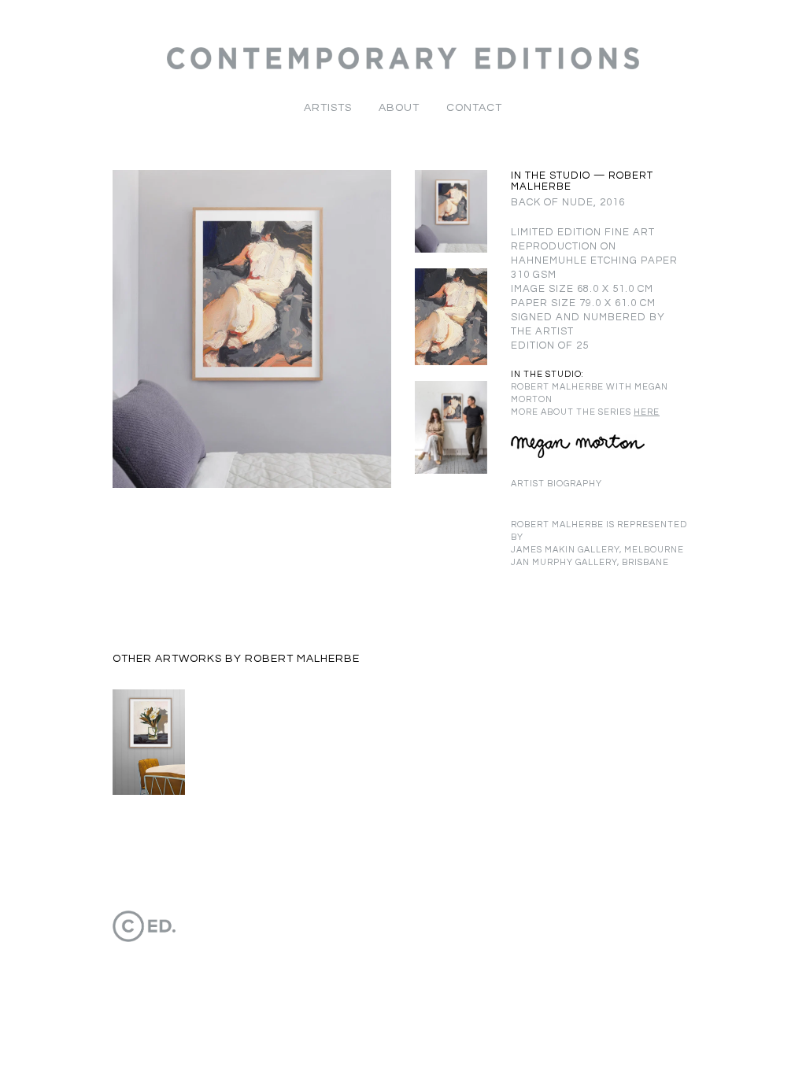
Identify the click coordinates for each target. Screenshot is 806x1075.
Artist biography (556, 483)
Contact (474, 107)
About (399, 107)
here (647, 412)
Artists (328, 107)
